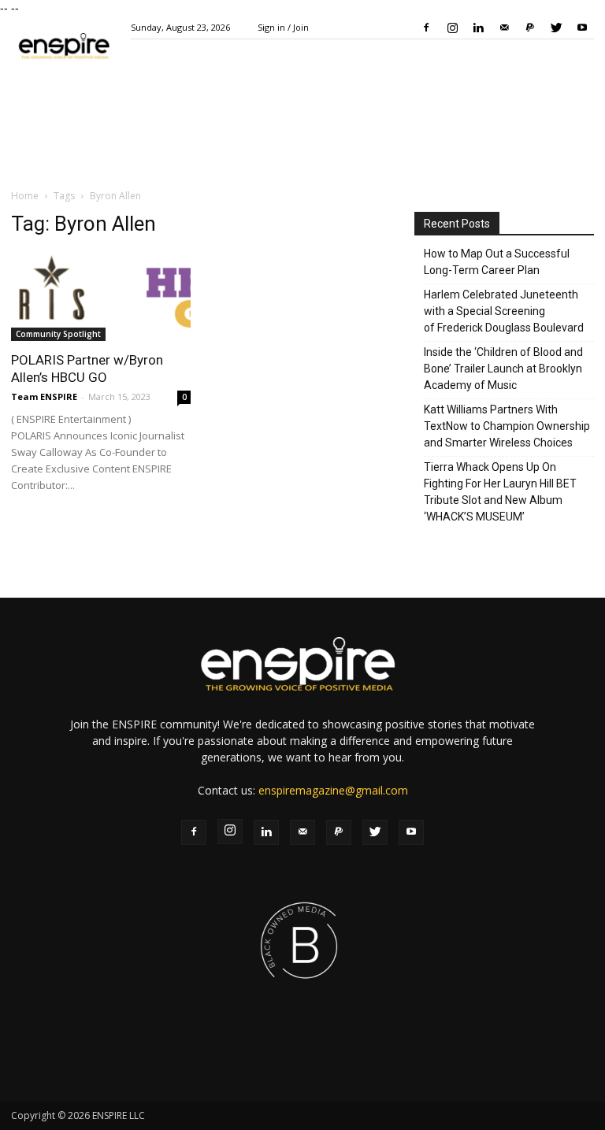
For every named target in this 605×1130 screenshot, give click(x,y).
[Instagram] (452, 28)
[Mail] (504, 28)
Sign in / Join (283, 27)
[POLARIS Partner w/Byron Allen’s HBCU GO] (101, 296)
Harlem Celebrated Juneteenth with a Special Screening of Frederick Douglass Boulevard (504, 311)
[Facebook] (426, 28)
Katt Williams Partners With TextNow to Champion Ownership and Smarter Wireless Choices (507, 426)
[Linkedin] (478, 28)
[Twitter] (556, 28)
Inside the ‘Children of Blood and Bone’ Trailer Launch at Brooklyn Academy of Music (503, 368)
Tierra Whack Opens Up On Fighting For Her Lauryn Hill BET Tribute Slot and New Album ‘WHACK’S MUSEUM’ (500, 492)
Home (25, 195)
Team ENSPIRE (44, 396)
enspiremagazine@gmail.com (333, 790)
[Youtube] (582, 28)
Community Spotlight (58, 333)
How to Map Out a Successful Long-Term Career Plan (497, 261)
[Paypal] (530, 28)
